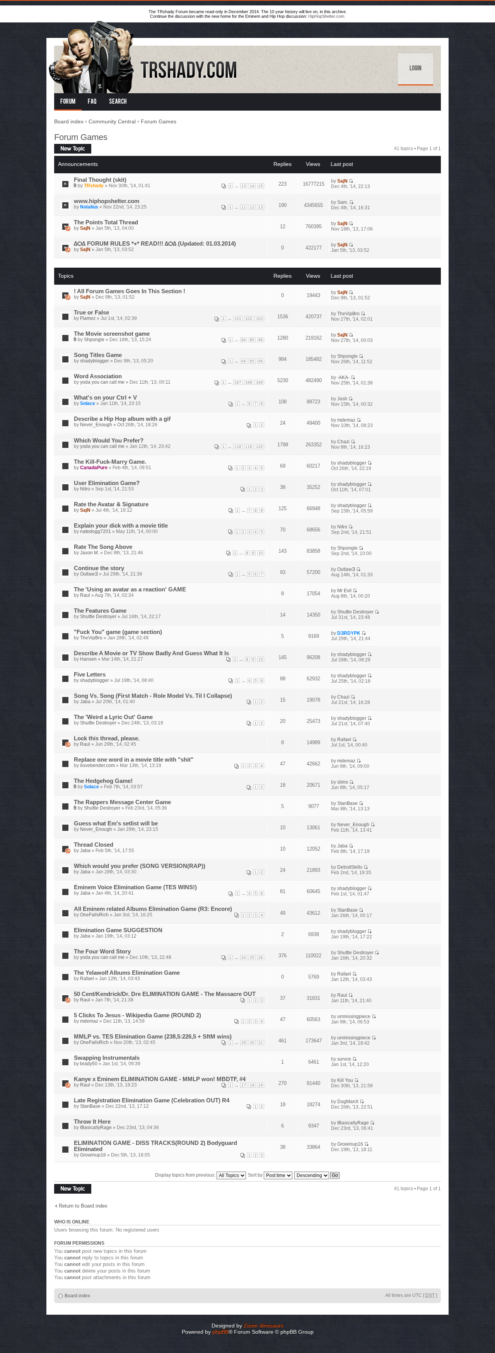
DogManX (347, 1101)
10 (260, 553)
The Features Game (100, 611)
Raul (85, 595)
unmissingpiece (353, 1016)
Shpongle (94, 339)
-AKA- (343, 377)
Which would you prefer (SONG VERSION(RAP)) (139, 866)
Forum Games (158, 121)
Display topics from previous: (186, 1175)
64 (243, 361)
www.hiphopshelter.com (106, 201)
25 (252, 957)
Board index (69, 121)
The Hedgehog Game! (103, 781)
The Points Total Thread (106, 222)
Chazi (343, 441)
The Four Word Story (102, 951)
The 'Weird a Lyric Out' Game (113, 717)
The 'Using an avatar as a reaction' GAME (130, 589)
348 (248, 382)
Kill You (345, 1080)
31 (260, 1042)
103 (259, 318)
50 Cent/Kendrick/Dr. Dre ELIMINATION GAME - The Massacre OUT (165, 994)
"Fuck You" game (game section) (118, 632)
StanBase (347, 803)
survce (344, 1059)
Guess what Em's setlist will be (116, 823)
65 (252, 361)
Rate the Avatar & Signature (111, 504)
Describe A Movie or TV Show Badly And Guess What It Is (151, 653)
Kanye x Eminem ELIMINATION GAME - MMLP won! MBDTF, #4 (160, 1079)
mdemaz (346, 420)
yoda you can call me (102, 382)
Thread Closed (93, 845)
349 (259, 382)
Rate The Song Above (103, 547)
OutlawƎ (89, 574)
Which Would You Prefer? (108, 440)
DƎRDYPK (348, 633)
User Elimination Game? (107, 483)
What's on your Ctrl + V (105, 398)
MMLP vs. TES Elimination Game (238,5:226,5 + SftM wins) (153, 1037)
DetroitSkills (349, 867)
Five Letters (90, 674)
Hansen (88, 659)
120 (259, 446)
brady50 (88, 1063)
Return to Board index (83, 1206)
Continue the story (99, 568)
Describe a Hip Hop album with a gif (122, 419)
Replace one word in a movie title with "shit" (133, 760)
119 (248, 446)
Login (416, 69)
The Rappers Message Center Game (122, 802)
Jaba (85, 701)
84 (243, 340)
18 (252, 1085)
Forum (67, 102)
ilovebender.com (97, 765)
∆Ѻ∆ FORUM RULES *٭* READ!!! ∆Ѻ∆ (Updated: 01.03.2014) (155, 244)
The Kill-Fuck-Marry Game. (110, 462)
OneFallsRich (94, 914)
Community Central (112, 121)
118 (237, 446)
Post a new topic (71, 146)
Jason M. (89, 552)
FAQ (92, 102)
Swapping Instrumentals (107, 1058)
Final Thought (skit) (100, 180)
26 (260, 957)
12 (252, 207)
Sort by (256, 1175)
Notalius (89, 207)
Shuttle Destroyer (98, 616)
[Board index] (143, 55)
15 (260, 186)
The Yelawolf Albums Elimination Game (127, 973)
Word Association (98, 376)
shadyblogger (94, 361)
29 (243, 1042)
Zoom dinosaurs (263, 1325)
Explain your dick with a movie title (121, 526)
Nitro (85, 489)
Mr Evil (344, 590)
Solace (87, 403)
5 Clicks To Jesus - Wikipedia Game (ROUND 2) (137, 1015)
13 (243, 186)
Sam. (342, 202)
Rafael (344, 739)
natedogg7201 (95, 531)
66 (260, 361)
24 (243, 957)
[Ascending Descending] (317, 1175)
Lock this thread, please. (107, 738)
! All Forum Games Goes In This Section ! (129, 291)
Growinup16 (93, 1155)
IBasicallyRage (96, 1127)
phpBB (220, 1332)
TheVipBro (348, 313)
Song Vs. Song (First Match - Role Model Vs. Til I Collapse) (153, 696)
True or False (91, 312)
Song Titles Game (98, 355)
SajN (342, 181)
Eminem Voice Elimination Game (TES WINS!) (135, 887)
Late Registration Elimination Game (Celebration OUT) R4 (151, 1100)
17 (243, 1085)
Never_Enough (96, 424)
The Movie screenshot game (112, 334)
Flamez (88, 318)
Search (117, 102)
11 (243, 207)
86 (260, 340)
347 (237, 382)
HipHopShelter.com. (326, 16)
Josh (342, 398)
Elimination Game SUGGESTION (118, 930)
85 (252, 340)
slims (342, 782)
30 (252, 1042)
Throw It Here (92, 1122)
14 (252, 186)
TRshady (94, 185)
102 (248, 318)
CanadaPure (94, 467)
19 (260, 1085)
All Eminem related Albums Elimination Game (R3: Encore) (153, 909)
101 (237, 318)
